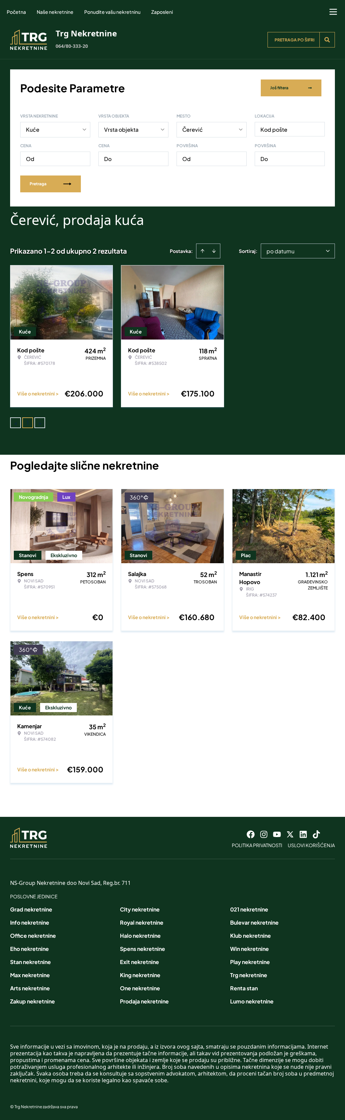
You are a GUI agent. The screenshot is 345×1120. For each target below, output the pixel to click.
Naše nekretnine (55, 12)
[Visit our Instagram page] (264, 834)
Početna (16, 12)
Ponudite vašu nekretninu (112, 12)
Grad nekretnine (31, 909)
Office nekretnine (33, 935)
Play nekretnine (250, 961)
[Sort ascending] (202, 251)
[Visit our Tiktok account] (316, 834)
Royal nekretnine (141, 922)
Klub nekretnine (250, 935)
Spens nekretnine (142, 948)
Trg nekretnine (248, 975)
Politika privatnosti (257, 845)
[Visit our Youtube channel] (277, 834)
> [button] (40, 423)
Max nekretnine (30, 975)
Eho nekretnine (29, 948)
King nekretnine (140, 975)
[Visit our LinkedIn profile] (303, 834)
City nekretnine (140, 909)
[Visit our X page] (290, 834)
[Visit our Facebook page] (251, 834)
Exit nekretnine (139, 961)
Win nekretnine (249, 948)
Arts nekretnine (30, 988)
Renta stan (244, 988)
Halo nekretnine (140, 935)
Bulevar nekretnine (254, 922)
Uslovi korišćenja (311, 845)
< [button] (16, 423)
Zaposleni (162, 12)
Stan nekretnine (30, 961)
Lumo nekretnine (252, 1001)
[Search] (327, 39)
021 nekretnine (249, 909)
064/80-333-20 (72, 46)
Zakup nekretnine (32, 1001)
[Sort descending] (214, 251)
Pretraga (38, 183)
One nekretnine (140, 988)
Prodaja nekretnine (144, 1001)
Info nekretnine (29, 922)
